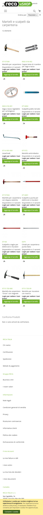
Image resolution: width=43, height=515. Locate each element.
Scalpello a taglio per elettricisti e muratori (10, 245)
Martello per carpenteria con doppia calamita (11, 199)
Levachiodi (6, 153)
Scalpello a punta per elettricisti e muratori (30, 199)
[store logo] (13, 4)
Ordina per (22, 15)
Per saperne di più (32, 508)
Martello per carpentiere (11, 64)
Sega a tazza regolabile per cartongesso (11, 110)
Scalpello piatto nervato (31, 109)
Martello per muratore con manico (30, 292)
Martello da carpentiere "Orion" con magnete (11, 292)
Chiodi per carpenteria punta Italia (30, 245)
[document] (22, 507)
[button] (4, 79)
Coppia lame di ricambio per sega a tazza (31, 65)
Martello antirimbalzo (30, 153)
